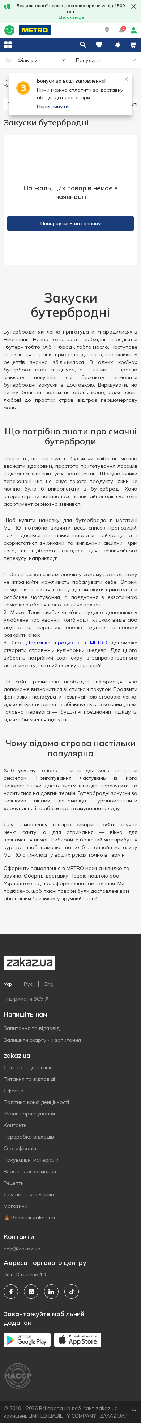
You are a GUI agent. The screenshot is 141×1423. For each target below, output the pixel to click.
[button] (107, 30)
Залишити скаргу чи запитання (42, 1040)
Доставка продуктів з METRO (66, 642)
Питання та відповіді (29, 1079)
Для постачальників (29, 1194)
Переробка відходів (29, 1136)
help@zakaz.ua (22, 1248)
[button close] (133, 6)
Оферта (14, 1090)
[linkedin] (51, 1291)
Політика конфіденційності (36, 1102)
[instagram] (31, 1291)
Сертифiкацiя (20, 1148)
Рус (28, 984)
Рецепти (14, 1183)
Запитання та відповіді (32, 1028)
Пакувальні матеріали (31, 1160)
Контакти (15, 1125)
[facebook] (11, 1291)
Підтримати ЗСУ (23, 999)
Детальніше (71, 17)
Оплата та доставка (29, 1067)
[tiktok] (71, 1291)
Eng (49, 984)
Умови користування (29, 1113)
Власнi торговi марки (30, 1171)
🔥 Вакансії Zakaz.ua (29, 1217)
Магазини (15, 1206)
